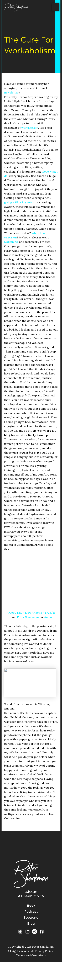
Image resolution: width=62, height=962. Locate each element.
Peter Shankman (28, 617)
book (31, 906)
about (31, 892)
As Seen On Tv (31, 896)
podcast (31, 911)
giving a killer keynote (18, 202)
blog (31, 923)
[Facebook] (41, 931)
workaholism (29, 127)
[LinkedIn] (27, 931)
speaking (31, 917)
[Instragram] (20, 931)
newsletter (11, 92)
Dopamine (11, 241)
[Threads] (34, 931)
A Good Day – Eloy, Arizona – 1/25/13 (31, 612)
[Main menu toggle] (55, 7)
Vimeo (48, 617)
